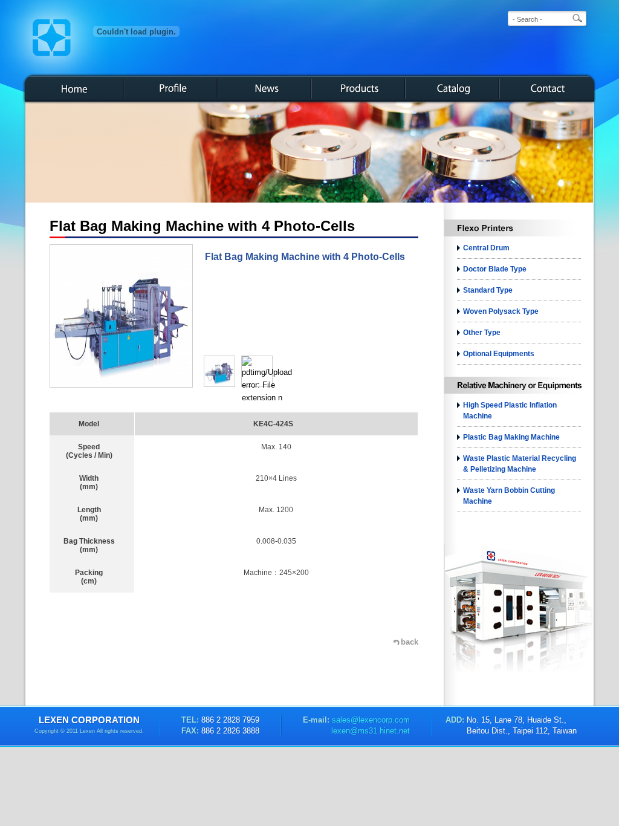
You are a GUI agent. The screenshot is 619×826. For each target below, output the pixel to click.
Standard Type (488, 290)
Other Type (482, 332)
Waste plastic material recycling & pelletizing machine (519, 463)
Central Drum (486, 248)
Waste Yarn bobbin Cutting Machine (509, 496)
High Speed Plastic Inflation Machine (510, 410)
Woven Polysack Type (501, 311)
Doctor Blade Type (495, 269)
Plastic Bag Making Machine (511, 437)
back (409, 641)
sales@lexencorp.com (369, 719)
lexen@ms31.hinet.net (370, 730)
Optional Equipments (498, 354)
